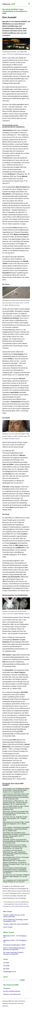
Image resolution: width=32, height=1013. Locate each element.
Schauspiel (26, 906)
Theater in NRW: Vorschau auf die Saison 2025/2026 (14, 915)
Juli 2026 (6, 963)
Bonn (21, 904)
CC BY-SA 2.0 (10, 54)
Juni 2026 (6, 965)
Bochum (17, 904)
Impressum (6, 988)
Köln (13, 906)
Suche (5, 977)
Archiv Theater (8, 927)
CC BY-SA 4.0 (10, 613)
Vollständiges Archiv (9, 971)
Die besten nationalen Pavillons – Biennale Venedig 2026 (14, 953)
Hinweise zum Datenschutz (12, 994)
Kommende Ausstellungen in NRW (14, 945)
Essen (10, 906)
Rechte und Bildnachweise (11, 991)
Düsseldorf (5, 906)
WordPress (22, 1001)
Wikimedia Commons (23, 54)
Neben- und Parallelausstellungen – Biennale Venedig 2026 (14, 948)
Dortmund (25, 904)
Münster (21, 906)
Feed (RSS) (20, 1003)
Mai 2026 (6, 968)
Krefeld (17, 906)
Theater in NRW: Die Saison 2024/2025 (15, 924)
